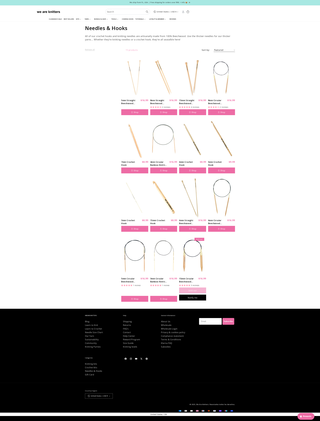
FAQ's (126, 328)
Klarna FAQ (166, 343)
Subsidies (166, 346)
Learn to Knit (91, 325)
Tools (113, 19)
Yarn (87, 19)
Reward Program (131, 339)
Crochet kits (91, 367)
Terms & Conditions (171, 339)
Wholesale (166, 325)
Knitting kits (91, 363)
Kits (77, 19)
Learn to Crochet (93, 328)
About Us (165, 321)
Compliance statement (172, 336)
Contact (127, 332)
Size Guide (128, 343)
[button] (79, 19)
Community (91, 343)
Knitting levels (130, 346)
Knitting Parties (93, 346)
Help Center (129, 336)
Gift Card (89, 374)
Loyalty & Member (156, 19)
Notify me (192, 297)
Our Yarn (89, 336)
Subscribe (228, 321)
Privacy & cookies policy (173, 332)
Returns (127, 325)
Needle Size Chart (94, 332)
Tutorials (139, 19)
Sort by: (206, 50)
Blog (87, 321)
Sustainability (92, 339)
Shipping (127, 321)
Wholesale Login (169, 328)
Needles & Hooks (93, 371)
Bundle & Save (100, 19)
